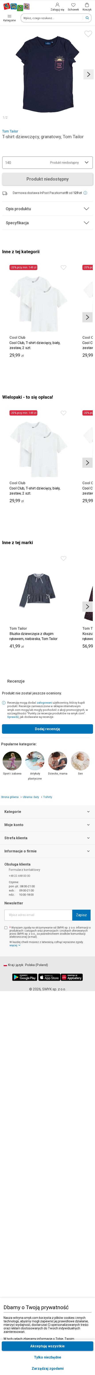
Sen (80, 773)
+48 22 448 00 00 (19, 876)
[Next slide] (88, 74)
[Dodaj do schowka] (87, 33)
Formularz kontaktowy (24, 869)
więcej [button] (13, 945)
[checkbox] (5, 927)
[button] (47, 1368)
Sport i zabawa (12, 773)
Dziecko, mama (57, 773)
